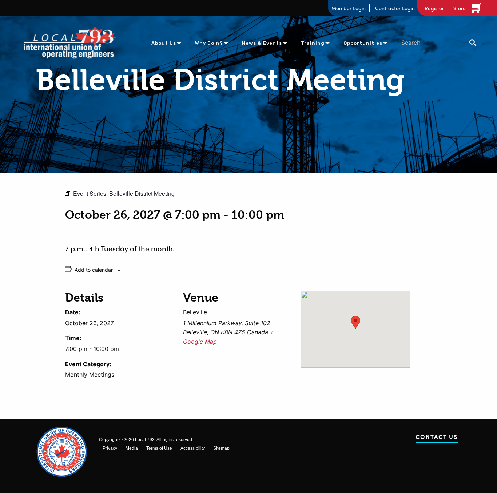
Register (434, 8)
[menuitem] (164, 43)
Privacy (110, 448)
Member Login (348, 8)
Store (459, 8)
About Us (163, 43)
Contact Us (437, 438)
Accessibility (192, 448)
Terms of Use (159, 448)
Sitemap (221, 448)
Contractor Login (395, 8)
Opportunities (362, 43)
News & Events (262, 43)
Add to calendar (94, 269)
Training (313, 43)
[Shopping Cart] (477, 8)
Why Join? (209, 43)
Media (132, 448)
